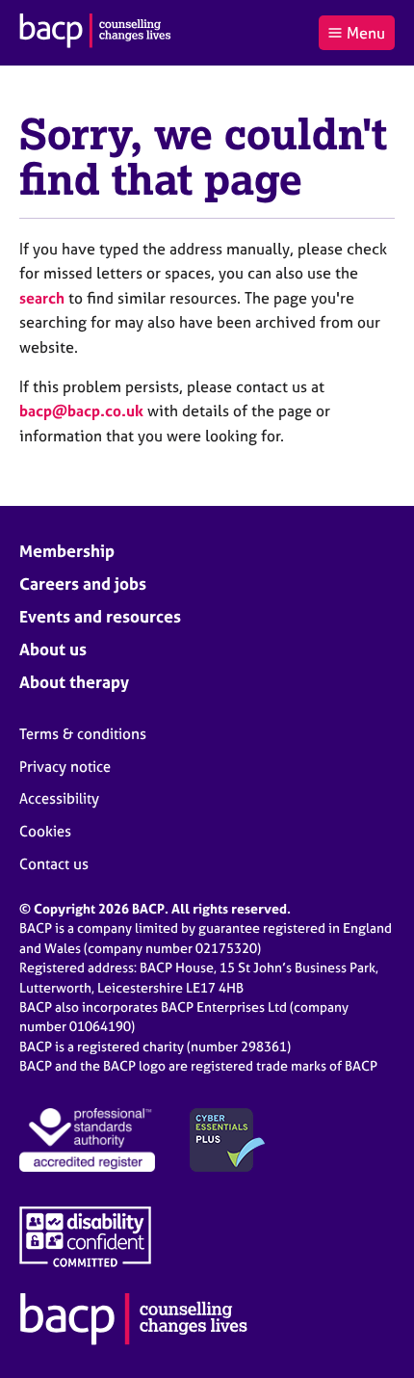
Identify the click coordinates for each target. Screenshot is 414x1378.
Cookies (45, 831)
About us (53, 649)
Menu (366, 32)
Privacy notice (65, 766)
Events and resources (100, 616)
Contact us (54, 864)
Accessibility (59, 798)
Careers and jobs (82, 583)
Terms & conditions (82, 734)
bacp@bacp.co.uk (81, 410)
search (42, 297)
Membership (67, 551)
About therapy (74, 682)
